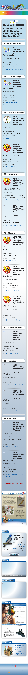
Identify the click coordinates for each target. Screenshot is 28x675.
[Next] (23, 569)
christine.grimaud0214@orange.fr (15, 474)
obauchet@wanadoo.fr (12, 410)
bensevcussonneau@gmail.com (14, 200)
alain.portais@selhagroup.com (14, 225)
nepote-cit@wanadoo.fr (13, 290)
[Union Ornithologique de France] (3, 12)
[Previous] (5, 569)
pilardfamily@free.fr (11, 102)
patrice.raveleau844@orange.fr (14, 384)
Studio (21, 672)
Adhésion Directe (18, 544)
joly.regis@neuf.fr (10, 138)
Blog (4, 105)
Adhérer (14, 554)
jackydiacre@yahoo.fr (12, 353)
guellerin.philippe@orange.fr (13, 446)
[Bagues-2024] (14, 604)
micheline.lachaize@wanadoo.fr (15, 69)
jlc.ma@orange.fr (11, 166)
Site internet (6, 476)
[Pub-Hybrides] (14, 491)
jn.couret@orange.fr (11, 260)
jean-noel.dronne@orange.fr (14, 320)
